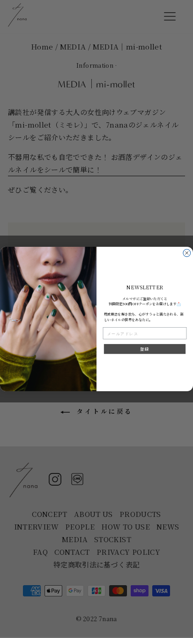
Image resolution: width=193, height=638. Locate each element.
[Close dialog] (187, 253)
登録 (144, 349)
